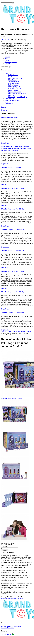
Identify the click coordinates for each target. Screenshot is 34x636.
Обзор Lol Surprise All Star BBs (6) (12, 271)
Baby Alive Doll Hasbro (15, 78)
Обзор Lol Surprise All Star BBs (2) (12, 188)
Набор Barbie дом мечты (9, 117)
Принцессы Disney (14, 83)
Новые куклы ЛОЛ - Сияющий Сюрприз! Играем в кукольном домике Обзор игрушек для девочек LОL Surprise (16, 148)
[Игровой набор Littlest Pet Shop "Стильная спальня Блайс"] (15, 413)
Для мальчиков (9, 98)
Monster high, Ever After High (17, 97)
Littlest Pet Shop (13, 90)
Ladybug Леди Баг (14, 86)
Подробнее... (5, 143)
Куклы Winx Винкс (14, 92)
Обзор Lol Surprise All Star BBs (11, 167)
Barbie (10, 76)
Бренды (3, 107)
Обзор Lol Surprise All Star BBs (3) (12, 209)
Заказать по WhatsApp (8, 552)
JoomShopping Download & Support (12, 598)
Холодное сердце (13, 81)
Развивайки (10, 628)
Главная (7, 57)
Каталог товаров (6, 67)
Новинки (4, 110)
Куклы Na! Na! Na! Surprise (17, 93)
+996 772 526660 (6, 40)
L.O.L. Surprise (13, 75)
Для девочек (8, 73)
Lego (6, 102)
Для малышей (9, 103)
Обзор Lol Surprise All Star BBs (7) (12, 292)
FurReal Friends (13, 85)
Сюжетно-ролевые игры (12, 100)
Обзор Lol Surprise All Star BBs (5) (12, 250)
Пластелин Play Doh (14, 88)
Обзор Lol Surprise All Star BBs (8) (12, 312)
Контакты (8, 63)
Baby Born (11, 95)
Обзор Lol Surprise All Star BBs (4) (12, 229)
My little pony (12, 80)
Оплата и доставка (11, 62)
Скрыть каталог (6, 70)
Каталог (7, 60)
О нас (6, 58)
